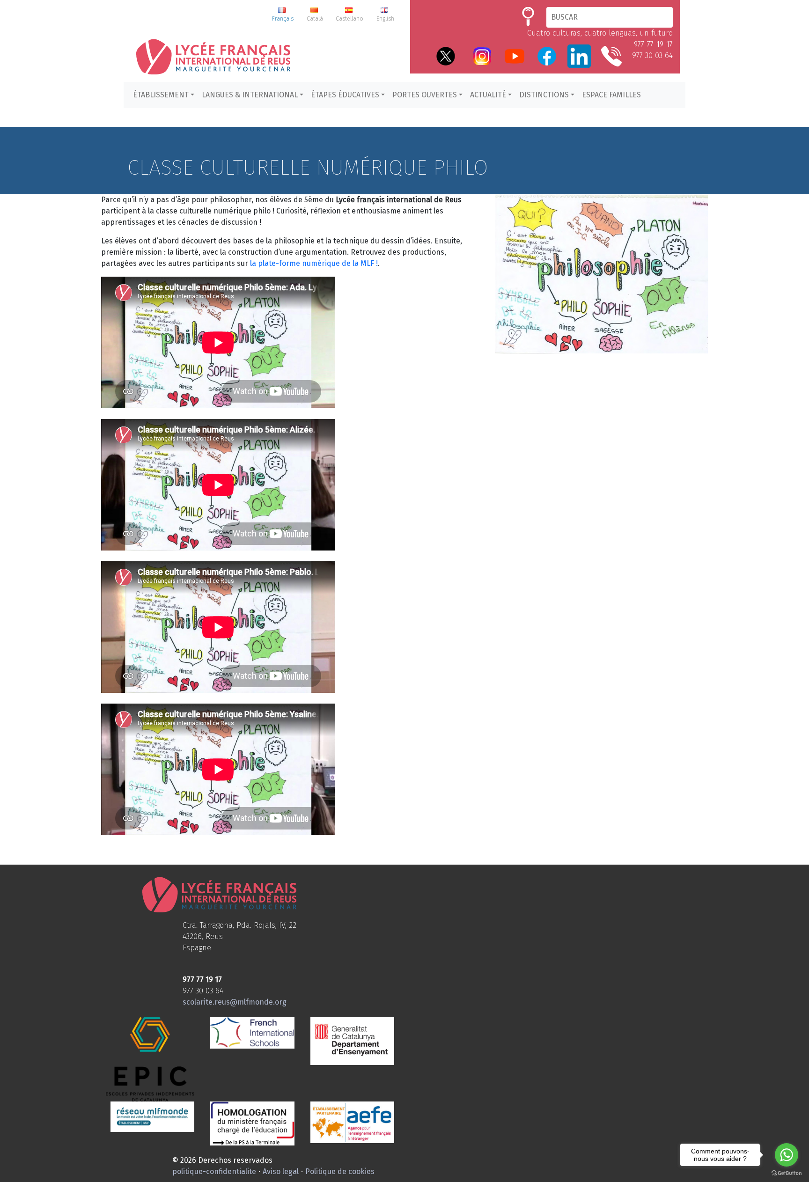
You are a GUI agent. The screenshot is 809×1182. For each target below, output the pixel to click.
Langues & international (250, 94)
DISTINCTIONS (544, 94)
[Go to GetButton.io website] (787, 1172)
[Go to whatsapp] (786, 1155)
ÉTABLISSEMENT (161, 94)
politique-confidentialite (214, 1171)
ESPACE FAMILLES (611, 94)
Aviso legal (281, 1171)
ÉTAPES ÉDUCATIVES (345, 94)
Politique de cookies (340, 1171)
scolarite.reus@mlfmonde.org (235, 1002)
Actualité (488, 94)
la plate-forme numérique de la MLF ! (314, 263)
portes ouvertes (424, 94)
